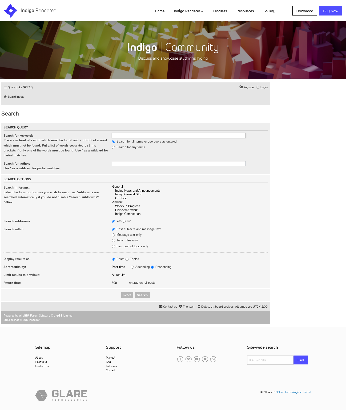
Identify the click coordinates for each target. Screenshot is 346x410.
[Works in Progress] (190, 206)
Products (41, 362)
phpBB (23, 315)
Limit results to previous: (22, 274)
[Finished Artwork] (190, 210)
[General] (190, 187)
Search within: (14, 229)
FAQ (108, 362)
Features (220, 10)
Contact (110, 370)
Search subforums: (17, 221)
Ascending (142, 267)
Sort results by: (15, 266)
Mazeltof (34, 320)
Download (304, 10)
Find (301, 360)
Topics (134, 259)
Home (160, 10)
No (128, 221)
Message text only (129, 234)
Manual (110, 358)
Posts (120, 259)
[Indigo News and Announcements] (190, 191)
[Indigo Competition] (190, 214)
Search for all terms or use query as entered (146, 141)
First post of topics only (132, 246)
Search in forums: (17, 187)
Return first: (12, 282)
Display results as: (17, 258)
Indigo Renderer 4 (188, 10)
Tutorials (111, 366)
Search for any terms (130, 147)
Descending (162, 267)
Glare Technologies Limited (294, 392)
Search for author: (17, 163)
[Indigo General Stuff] (190, 195)
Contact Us (42, 366)
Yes (119, 221)
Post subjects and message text (138, 229)
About (39, 358)
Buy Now (330, 10)
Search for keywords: (19, 135)
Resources (245, 10)
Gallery (269, 10)
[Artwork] (190, 202)
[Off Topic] (190, 199)
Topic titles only (127, 240)
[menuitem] (160, 10)
